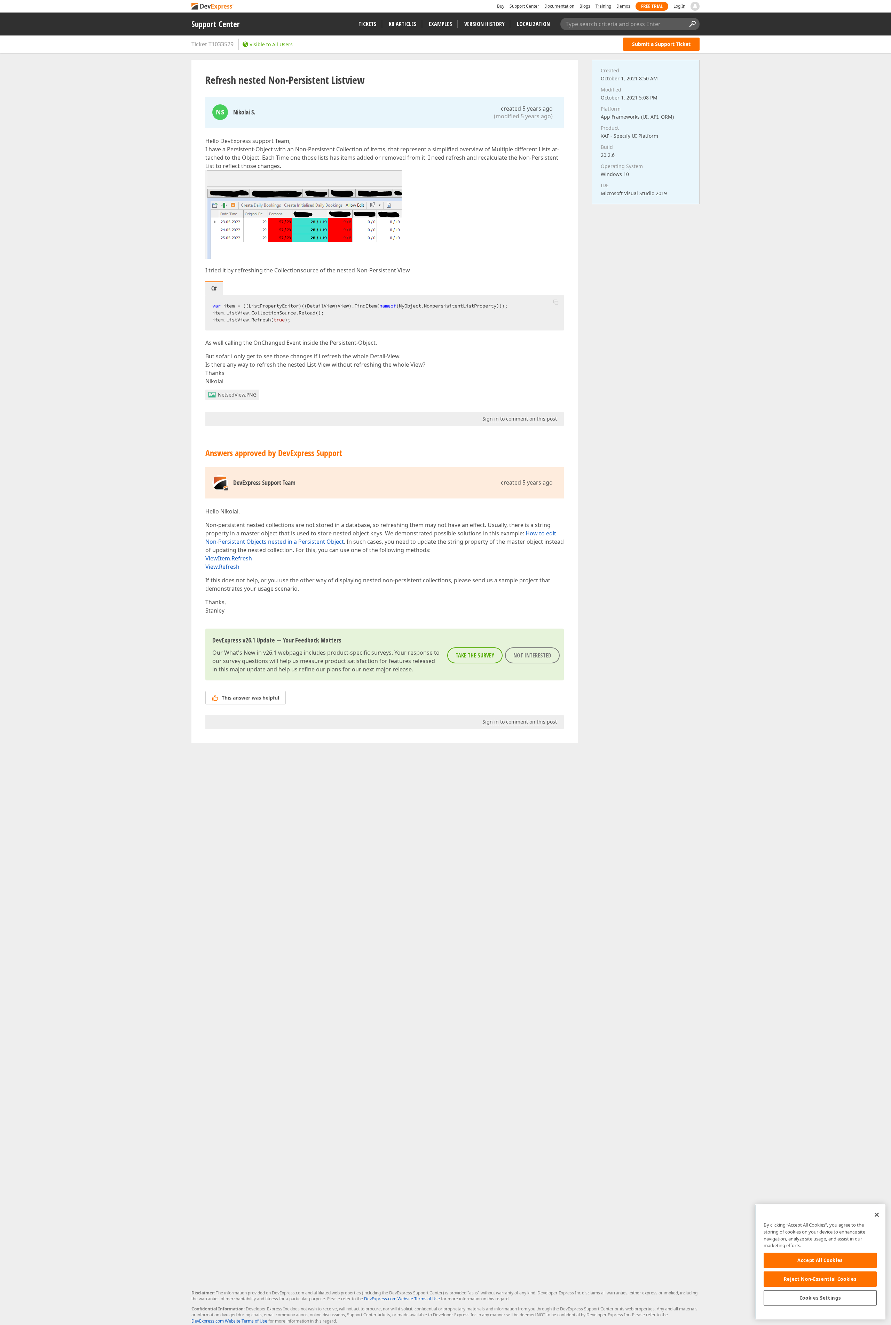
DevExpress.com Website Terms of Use (402, 1299)
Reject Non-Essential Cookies (820, 1279)
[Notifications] (695, 6)
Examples (440, 24)
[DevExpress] (212, 7)
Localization (533, 24)
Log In (679, 6)
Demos (623, 6)
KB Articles (403, 24)
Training (603, 6)
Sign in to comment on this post (519, 418)
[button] (556, 302)
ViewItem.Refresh (228, 558)
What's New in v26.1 (250, 652)
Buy (500, 6)
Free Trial (652, 6)
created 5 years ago (527, 108)
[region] (820, 1261)
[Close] (876, 1214)
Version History (484, 24)
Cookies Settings (820, 1298)
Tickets (367, 24)
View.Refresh (222, 566)
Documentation (559, 6)
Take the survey (475, 655)
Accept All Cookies (820, 1260)
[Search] (692, 24)
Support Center (524, 6)
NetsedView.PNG (237, 394)
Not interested (532, 655)
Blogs (584, 6)
